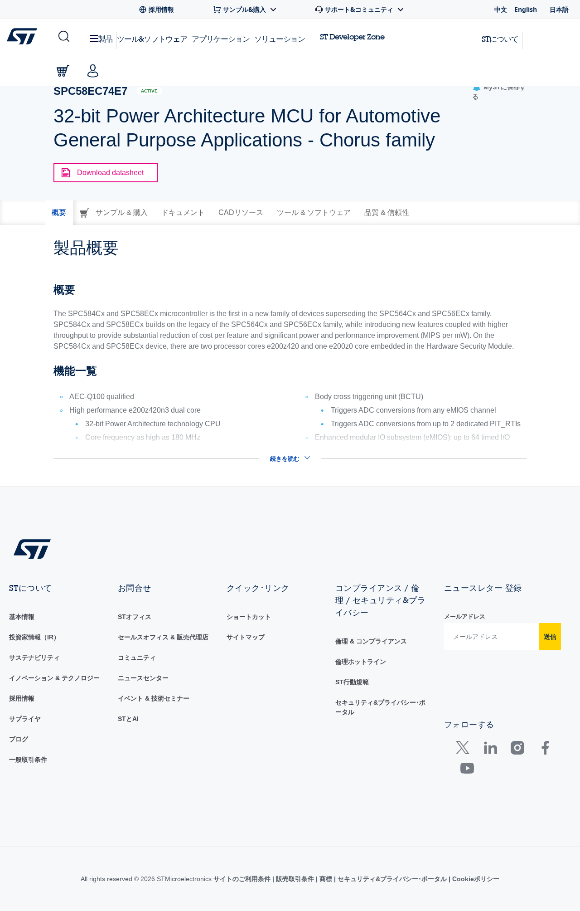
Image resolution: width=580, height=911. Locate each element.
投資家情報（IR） (34, 637)
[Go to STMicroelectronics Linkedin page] (490, 750)
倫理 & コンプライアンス (371, 641)
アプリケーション (221, 39)
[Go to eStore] (63, 71)
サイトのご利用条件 (242, 878)
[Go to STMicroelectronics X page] (464, 750)
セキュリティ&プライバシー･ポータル (392, 878)
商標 (326, 878)
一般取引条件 (28, 759)
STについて (500, 39)
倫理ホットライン (360, 661)
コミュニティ (137, 657)
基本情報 (21, 616)
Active (149, 90)
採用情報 (21, 698)
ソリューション (279, 39)
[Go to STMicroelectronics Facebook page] (544, 750)
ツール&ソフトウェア (152, 39)
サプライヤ (25, 718)
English (525, 9)
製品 (105, 39)
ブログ (18, 739)
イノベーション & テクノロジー (54, 678)
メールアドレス (464, 616)
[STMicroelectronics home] (24, 36)
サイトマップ (246, 637)
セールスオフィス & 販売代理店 (163, 637)
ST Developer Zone (352, 36)
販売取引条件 (295, 878)
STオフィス (134, 616)
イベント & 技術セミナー (153, 698)
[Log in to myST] (93, 71)
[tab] (59, 212)
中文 (500, 9)
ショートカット (249, 616)
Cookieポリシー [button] (474, 878)
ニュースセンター (143, 678)
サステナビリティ (34, 657)
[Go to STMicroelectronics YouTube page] (466, 770)
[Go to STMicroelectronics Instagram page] (517, 750)
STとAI (128, 718)
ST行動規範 (352, 682)
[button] (63, 36)
